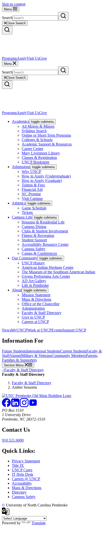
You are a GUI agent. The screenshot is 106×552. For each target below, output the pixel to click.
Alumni (15, 355)
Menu (8, 9)
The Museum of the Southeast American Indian (58, 272)
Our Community (24, 258)
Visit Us (33, 58)
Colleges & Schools (37, 140)
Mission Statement (36, 295)
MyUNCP (19, 330)
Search (7, 18)
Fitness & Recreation (38, 235)
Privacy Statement (26, 461)
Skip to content (13, 4)
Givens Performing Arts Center (46, 276)
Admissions (21, 167)
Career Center (32, 149)
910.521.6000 (13, 440)
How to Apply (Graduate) (42, 180)
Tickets (27, 212)
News (6, 330)
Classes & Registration (39, 157)
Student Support (34, 240)
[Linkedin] (15, 406)
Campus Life (22, 217)
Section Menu (14, 365)
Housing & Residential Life (43, 222)
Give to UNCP (33, 317)
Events (57, 330)
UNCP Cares (22, 470)
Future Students (14, 351)
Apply (22, 58)
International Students (43, 351)
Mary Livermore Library (41, 153)
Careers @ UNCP (26, 479)
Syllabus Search (34, 131)
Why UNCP (31, 172)
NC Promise (31, 194)
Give (43, 58)
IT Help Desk (22, 474)
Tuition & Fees (33, 185)
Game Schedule (34, 208)
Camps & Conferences (39, 253)
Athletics (19, 203)
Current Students (73, 351)
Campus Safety (33, 249)
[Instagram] (24, 406)
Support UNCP (74, 330)
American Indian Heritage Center (47, 267)
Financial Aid (32, 189)
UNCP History (33, 263)
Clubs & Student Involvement (45, 231)
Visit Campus (32, 198)
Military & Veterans (36, 355)
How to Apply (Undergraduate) (46, 176)
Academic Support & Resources (47, 144)
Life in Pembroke (35, 285)
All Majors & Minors (38, 126)
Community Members (69, 355)
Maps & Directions (36, 299)
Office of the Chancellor (40, 304)
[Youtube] (33, 406)
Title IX (18, 465)
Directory (19, 492)
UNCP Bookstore (35, 162)
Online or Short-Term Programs (46, 135)
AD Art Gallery (34, 281)
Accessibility (22, 483)
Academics (20, 121)
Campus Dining (34, 227)
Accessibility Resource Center (45, 244)
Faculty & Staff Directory (41, 313)
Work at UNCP (39, 330)
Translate (39, 523)
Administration (33, 308)
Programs (9, 58)
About (17, 290)
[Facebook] (6, 406)
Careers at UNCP (35, 322)
